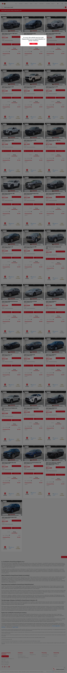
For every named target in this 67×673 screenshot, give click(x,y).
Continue (33, 43)
